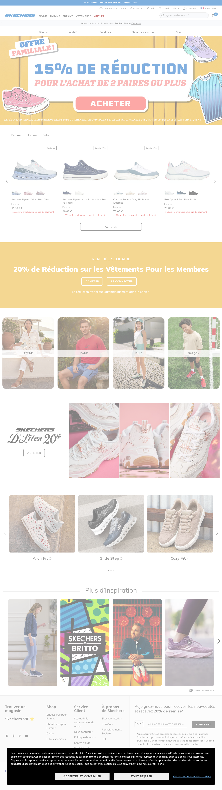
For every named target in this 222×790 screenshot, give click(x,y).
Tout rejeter (141, 776)
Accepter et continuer (82, 776)
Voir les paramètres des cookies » (192, 776)
